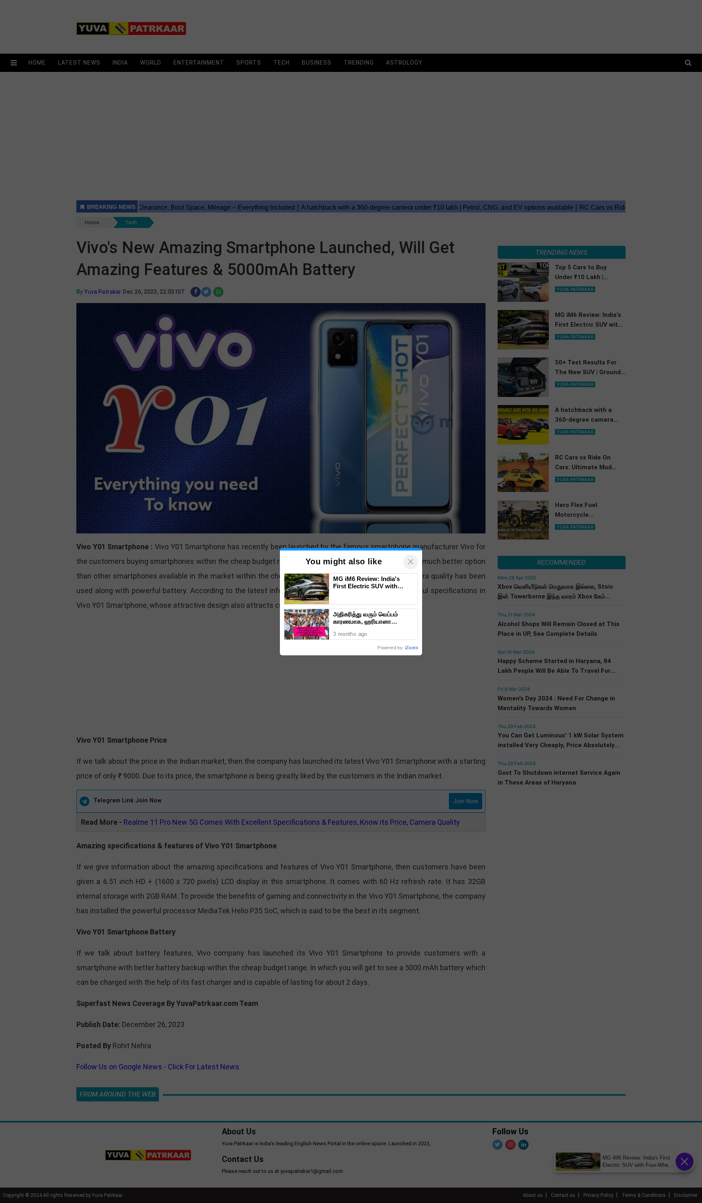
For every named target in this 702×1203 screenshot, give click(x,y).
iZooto (411, 647)
